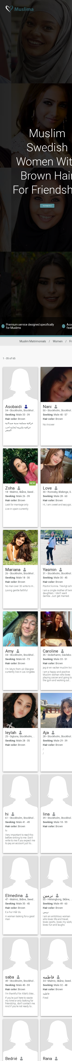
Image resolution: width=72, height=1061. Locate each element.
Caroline (50, 651)
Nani (47, 406)
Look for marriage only (16, 504)
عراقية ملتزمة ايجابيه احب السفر (18, 429)
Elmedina (14, 895)
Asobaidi (13, 406)
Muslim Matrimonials (33, 341)
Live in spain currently (16, 509)
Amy (9, 651)
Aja (46, 732)
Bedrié (11, 1058)
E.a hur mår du (13, 912)
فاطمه (48, 977)
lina (46, 814)
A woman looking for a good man (19, 918)
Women (58, 341)
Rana (47, 1058)
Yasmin (49, 569)
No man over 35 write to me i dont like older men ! (20, 586)
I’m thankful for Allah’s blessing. (20, 993)
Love (47, 488)
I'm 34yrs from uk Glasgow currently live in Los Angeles (20, 670)
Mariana (12, 569)
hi (7, 814)
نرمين (48, 895)
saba (9, 977)
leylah (10, 732)
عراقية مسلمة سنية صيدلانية (19, 423)
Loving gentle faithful (16, 590)
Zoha (10, 488)
